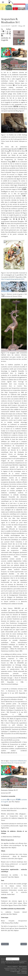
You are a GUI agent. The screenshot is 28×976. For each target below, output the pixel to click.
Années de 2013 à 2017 (5, 26)
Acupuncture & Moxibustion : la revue (12, 968)
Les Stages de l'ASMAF (15, 971)
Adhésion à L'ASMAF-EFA (12, 966)
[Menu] (3, 2)
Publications (24, 968)
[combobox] (18, 5)
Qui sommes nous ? (22, 969)
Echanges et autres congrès (11, 969)
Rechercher (8, 6)
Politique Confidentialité (22, 973)
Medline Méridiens (23, 966)
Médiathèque (24, 971)
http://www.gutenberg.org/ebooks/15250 (12, 279)
